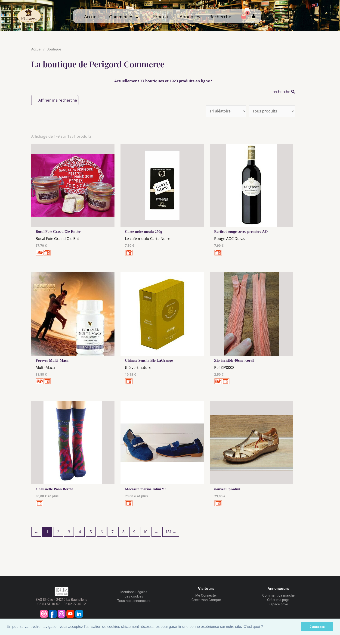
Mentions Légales (134, 592)
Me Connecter (206, 595)
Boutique (53, 49)
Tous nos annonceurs (134, 601)
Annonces (190, 17)
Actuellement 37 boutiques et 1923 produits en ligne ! (163, 81)
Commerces (122, 16)
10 (145, 531)
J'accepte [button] (317, 627)
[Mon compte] (254, 16)
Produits (161, 17)
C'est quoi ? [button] (253, 627)
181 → (170, 531)
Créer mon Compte (206, 600)
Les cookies (134, 596)
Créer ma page (278, 600)
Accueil (91, 17)
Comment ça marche (278, 595)
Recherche (220, 17)
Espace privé (278, 604)
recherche (281, 91)
